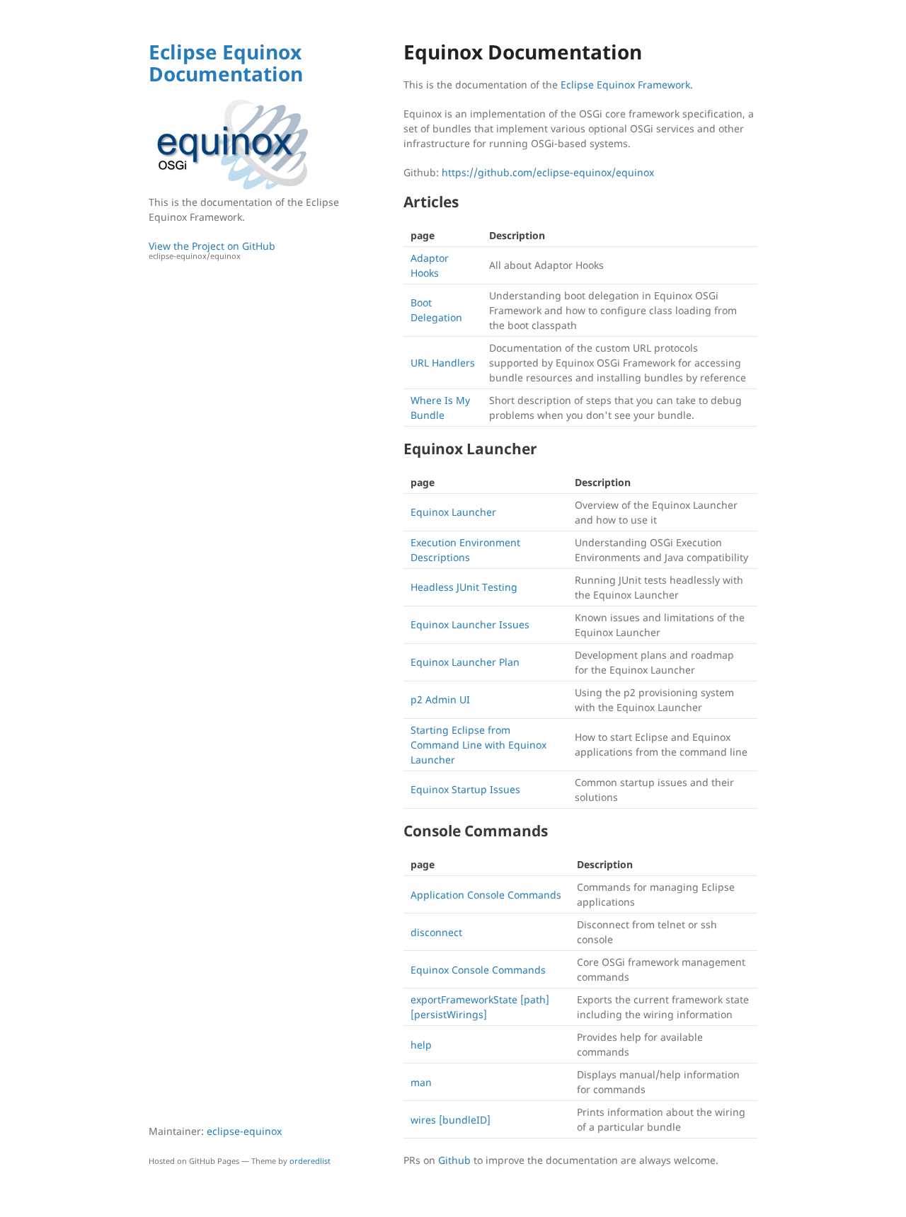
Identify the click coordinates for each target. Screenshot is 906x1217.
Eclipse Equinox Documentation (226, 62)
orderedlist (310, 1160)
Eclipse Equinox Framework (625, 84)
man (421, 1082)
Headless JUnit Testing (464, 587)
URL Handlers (443, 362)
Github (454, 1160)
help (421, 1044)
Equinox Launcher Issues (470, 624)
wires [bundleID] (451, 1119)
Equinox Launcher (453, 512)
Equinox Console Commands (478, 969)
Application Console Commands (486, 894)
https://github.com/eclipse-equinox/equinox (548, 172)
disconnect (436, 932)
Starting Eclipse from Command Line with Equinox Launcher (478, 744)
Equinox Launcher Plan (465, 662)
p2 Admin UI (440, 699)
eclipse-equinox (244, 1131)
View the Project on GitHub (212, 250)
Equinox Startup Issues (465, 789)
